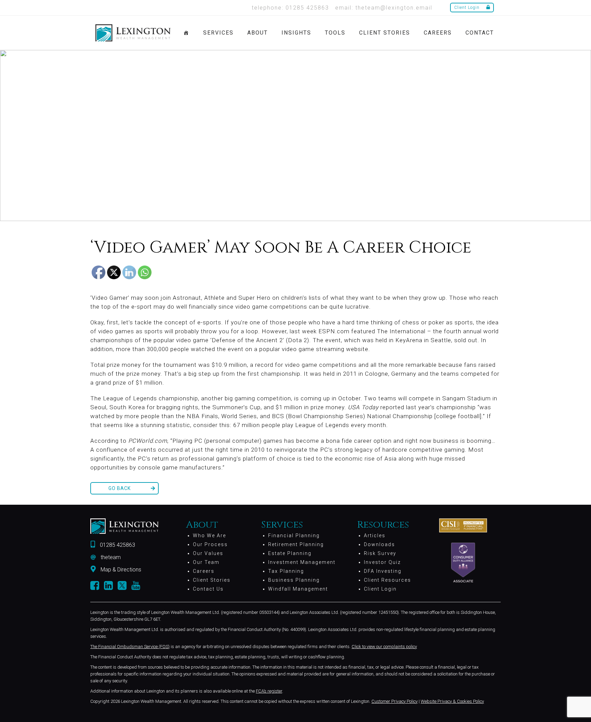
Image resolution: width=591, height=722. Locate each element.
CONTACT (479, 32)
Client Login (467, 7)
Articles (374, 535)
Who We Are (209, 535)
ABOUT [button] (257, 32)
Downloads (379, 544)
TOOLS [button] (335, 32)
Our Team (206, 562)
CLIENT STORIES (384, 32)
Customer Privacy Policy (394, 701)
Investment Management (302, 562)
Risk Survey (380, 553)
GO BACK (119, 488)
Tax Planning (286, 571)
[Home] (186, 33)
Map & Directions (121, 569)
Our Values (208, 553)
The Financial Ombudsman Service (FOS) (130, 646)
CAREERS (438, 32)
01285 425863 (117, 545)
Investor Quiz (382, 562)
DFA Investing (383, 571)
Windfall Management (298, 589)
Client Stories (212, 580)
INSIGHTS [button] (296, 32)
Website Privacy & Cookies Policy (452, 701)
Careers (203, 571)
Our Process (210, 544)
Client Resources (387, 580)
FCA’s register (269, 691)
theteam (111, 557)
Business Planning (294, 580)
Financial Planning (294, 535)
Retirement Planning (296, 544)
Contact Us (208, 589)
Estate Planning (290, 553)
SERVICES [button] (218, 32)
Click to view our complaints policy (384, 646)
